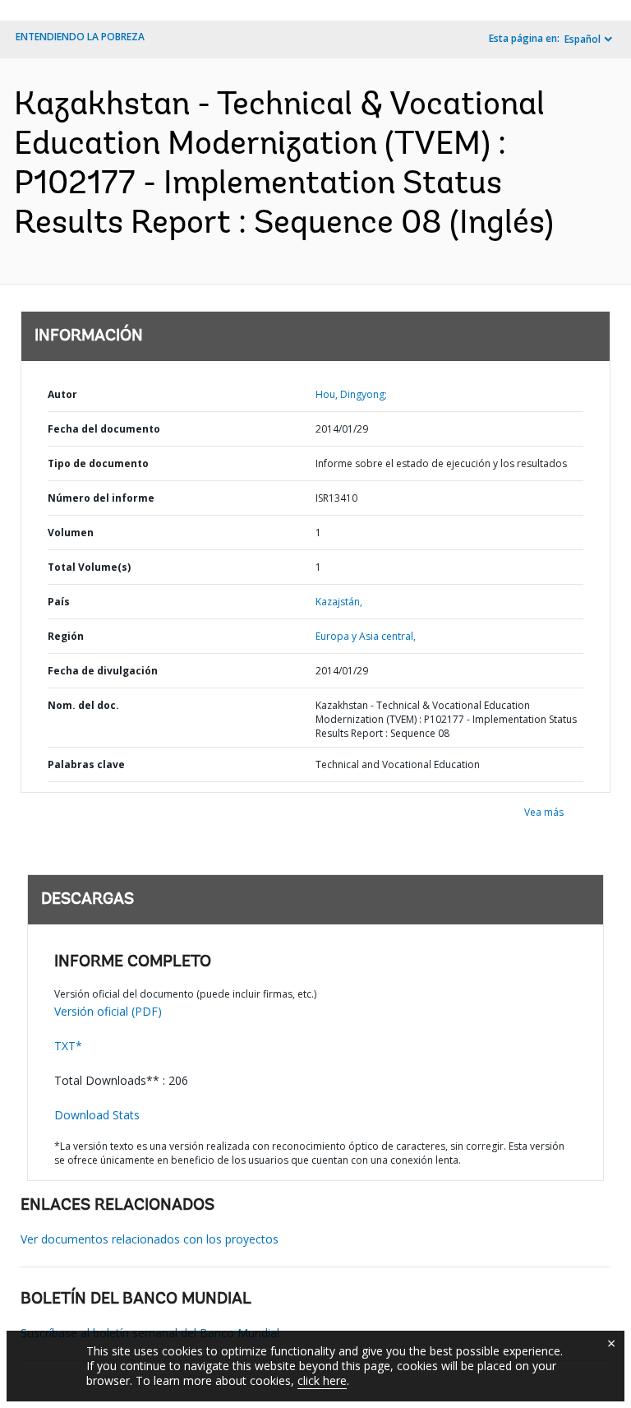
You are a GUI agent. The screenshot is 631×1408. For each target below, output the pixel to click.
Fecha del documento (104, 429)
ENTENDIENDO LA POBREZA (80, 37)
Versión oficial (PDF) (108, 1011)
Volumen (71, 533)
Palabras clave (86, 764)
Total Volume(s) (89, 567)
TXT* (68, 1046)
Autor (62, 394)
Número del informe (101, 498)
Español (582, 39)
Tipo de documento (98, 463)
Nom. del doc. (83, 705)
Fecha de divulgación (103, 671)
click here (322, 1380)
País (59, 602)
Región (66, 636)
